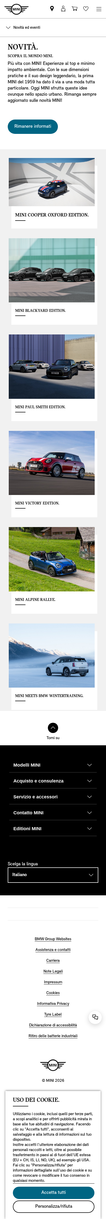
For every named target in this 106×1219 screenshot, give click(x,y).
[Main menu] (99, 9)
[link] (52, 9)
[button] (63, 9)
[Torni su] (53, 728)
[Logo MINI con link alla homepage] (53, 1065)
